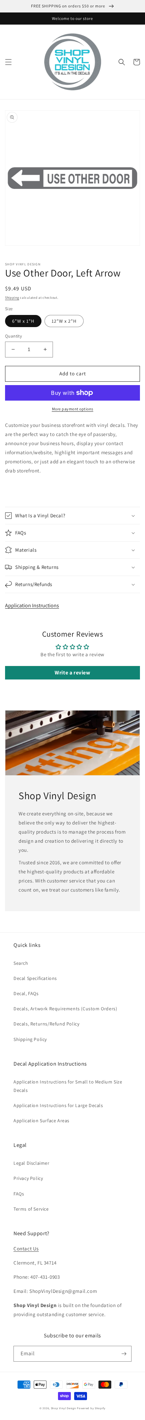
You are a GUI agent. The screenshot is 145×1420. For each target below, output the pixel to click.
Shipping (12, 297)
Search (20, 963)
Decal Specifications (35, 978)
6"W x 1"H (23, 321)
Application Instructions (32, 605)
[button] (8, 62)
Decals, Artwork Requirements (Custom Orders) (65, 1009)
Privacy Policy (28, 1178)
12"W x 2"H (64, 321)
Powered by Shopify (91, 1408)
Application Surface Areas (41, 1121)
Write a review (72, 672)
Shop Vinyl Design (64, 1408)
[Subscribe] (123, 1354)
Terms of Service (31, 1209)
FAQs (18, 1194)
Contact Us (26, 1248)
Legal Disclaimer (31, 1163)
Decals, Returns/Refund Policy (46, 1024)
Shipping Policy (30, 1039)
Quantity (13, 336)
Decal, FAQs (26, 993)
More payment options (72, 408)
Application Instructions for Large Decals (58, 1105)
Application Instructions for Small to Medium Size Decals (67, 1086)
